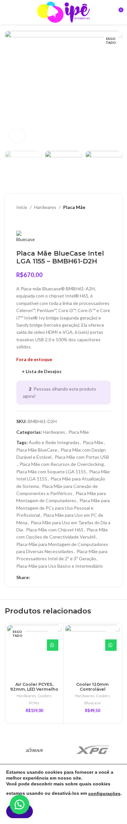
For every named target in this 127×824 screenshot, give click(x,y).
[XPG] (93, 749)
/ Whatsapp (52, 645)
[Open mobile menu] (7, 12)
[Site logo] (63, 11)
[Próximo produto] (32, 221)
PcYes (34, 702)
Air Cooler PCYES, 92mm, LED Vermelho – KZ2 (34, 689)
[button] (19, 804)
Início (21, 207)
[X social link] (41, 577)
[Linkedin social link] (48, 577)
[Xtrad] (34, 749)
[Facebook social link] (33, 577)
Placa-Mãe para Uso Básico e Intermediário (59, 566)
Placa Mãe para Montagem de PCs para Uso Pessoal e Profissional (63, 508)
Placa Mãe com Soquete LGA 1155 (51, 471)
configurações (104, 793)
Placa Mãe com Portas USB (82, 457)
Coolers (45, 695)
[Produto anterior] (19, 221)
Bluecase (92, 702)
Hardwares (45, 207)
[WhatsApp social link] (56, 577)
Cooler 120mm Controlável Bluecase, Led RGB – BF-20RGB (92, 691)
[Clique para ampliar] (17, 135)
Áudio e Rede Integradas (54, 442)
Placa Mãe (74, 207)
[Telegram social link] (63, 577)
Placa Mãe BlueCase (36, 450)
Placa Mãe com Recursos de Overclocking (62, 464)
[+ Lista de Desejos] (52, 633)
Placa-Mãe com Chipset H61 (54, 529)
